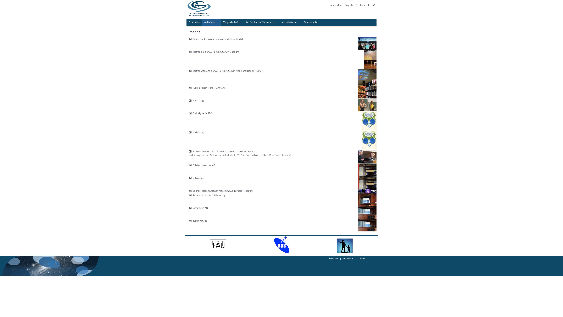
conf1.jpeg (198, 101)
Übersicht (333, 259)
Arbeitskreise (289, 22)
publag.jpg (198, 178)
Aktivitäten (210, 22)
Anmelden (335, 5)
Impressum (348, 259)
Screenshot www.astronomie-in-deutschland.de (218, 39)
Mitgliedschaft (231, 22)
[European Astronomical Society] (281, 244)
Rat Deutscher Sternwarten (260, 22)
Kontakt (362, 259)
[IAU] (218, 244)
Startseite (194, 22)
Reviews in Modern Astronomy (209, 195)
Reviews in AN (200, 208)
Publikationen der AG (204, 165)
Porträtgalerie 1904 (203, 113)
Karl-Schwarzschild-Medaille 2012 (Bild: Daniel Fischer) (223, 152)
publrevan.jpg (200, 221)
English (349, 5)
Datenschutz (310, 22)
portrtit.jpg (198, 132)
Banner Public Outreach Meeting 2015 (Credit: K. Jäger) (223, 191)
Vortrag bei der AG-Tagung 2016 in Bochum (216, 52)
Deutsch (360, 5)
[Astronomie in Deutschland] (345, 244)
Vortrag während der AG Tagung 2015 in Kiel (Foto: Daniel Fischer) (228, 71)
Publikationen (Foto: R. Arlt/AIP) (210, 88)
